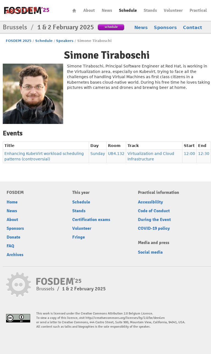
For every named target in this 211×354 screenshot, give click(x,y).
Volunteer (173, 10)
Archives (15, 254)
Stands (150, 10)
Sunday (97, 153)
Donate (13, 237)
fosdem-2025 (26, 10)
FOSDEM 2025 (18, 41)
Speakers (64, 41)
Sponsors (165, 27)
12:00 (189, 153)
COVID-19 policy (154, 228)
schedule (111, 27)
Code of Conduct (154, 211)
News (107, 10)
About (89, 10)
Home (74, 11)
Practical (198, 10)
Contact (192, 27)
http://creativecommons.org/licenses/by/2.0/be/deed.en (125, 318)
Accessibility (150, 202)
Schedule (128, 10)
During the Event (154, 219)
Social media (150, 252)
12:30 (203, 153)
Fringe (78, 237)
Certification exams (91, 219)
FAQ (10, 246)
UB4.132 (116, 153)
